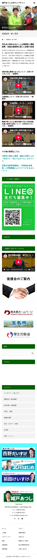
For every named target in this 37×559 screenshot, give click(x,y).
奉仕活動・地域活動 (10, 405)
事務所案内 (22, 532)
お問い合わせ (23, 549)
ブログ (21, 528)
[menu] (34, 3)
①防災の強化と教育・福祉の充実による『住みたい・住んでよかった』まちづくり (18, 158)
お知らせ (21, 537)
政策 (3, 541)
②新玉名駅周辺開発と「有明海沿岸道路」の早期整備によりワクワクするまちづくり (18, 168)
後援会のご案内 (23, 541)
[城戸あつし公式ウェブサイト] (13, 3)
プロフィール (6, 537)
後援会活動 (7, 417)
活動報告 (4, 545)
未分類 (6, 430)
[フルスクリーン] (32, 270)
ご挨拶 (4, 532)
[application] (18, 262)
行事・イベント (9, 436)
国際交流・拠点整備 (10, 399)
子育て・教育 (8, 411)
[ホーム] (2, 39)
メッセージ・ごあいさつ (11, 393)
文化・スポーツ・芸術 (11, 424)
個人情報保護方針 (24, 545)
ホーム (4, 528)
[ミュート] (29, 270)
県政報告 (4, 549)
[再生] (5, 270)
